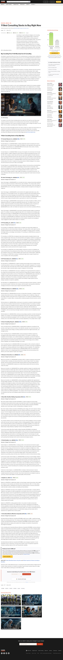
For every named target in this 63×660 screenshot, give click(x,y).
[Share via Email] (9, 30)
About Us (46, 650)
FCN (14, 223)
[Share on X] (6, 30)
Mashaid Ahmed (16, 28)
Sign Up (51, 1)
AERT (18, 177)
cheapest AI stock (26, 554)
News (10, 23)
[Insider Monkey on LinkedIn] (9, 653)
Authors (50, 650)
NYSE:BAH (14, 588)
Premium (58, 1)
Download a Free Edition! (52, 69)
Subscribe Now (54, 53)
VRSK (16, 440)
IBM (25, 513)
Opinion (27, 4)
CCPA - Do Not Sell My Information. (46, 653)
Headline (19, 588)
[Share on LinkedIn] (7, 30)
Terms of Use (34, 653)
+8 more (27, 32)
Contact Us (55, 650)
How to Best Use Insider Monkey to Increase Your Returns (54, 65)
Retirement (22, 4)
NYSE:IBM (2, 588)
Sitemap (59, 650)
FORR (18, 139)
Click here (26, 582)
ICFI (16, 259)
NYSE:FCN (6, 588)
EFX (11, 477)
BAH (24, 397)
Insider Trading (8, 4)
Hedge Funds (15, 4)
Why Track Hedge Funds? (52, 67)
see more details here (30, 132)
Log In (45, 1)
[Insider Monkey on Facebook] (2, 653)
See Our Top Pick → (7, 556)
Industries (7, 23)
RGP (19, 355)
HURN (20, 322)
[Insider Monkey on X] (4, 653)
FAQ (38, 653)
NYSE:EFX (10, 588)
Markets (2, 4)
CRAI (17, 289)
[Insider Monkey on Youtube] (7, 653)
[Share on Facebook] (4, 30)
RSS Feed (29, 650)
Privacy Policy (28, 653)
